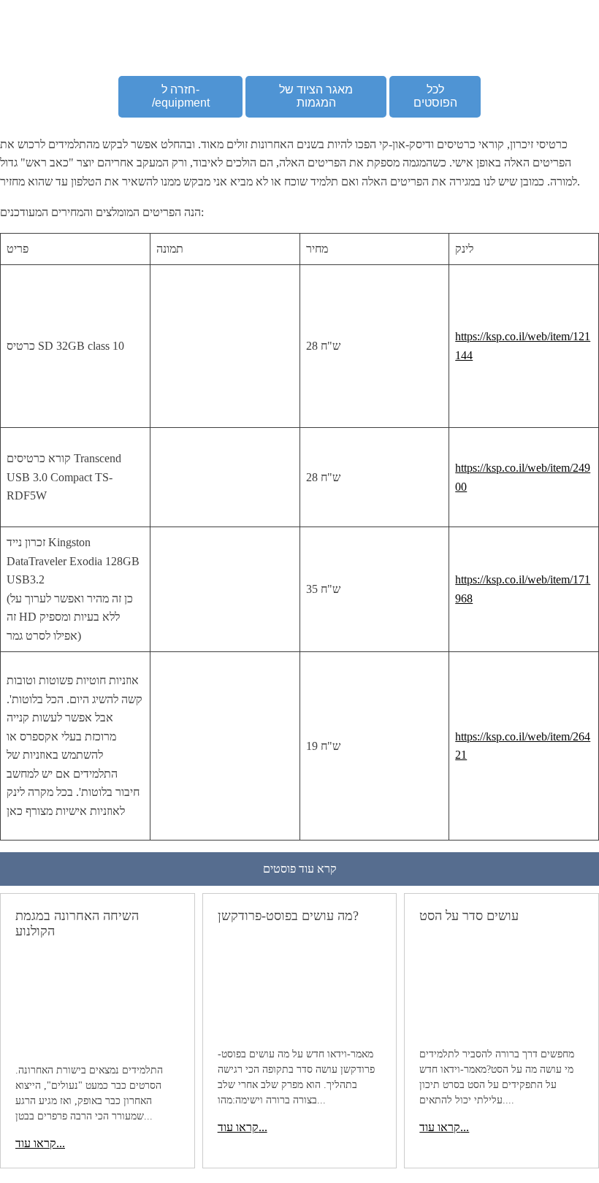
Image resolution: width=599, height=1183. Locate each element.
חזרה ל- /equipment (181, 96)
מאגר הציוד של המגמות (316, 96)
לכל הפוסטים (435, 96)
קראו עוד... (40, 1143)
